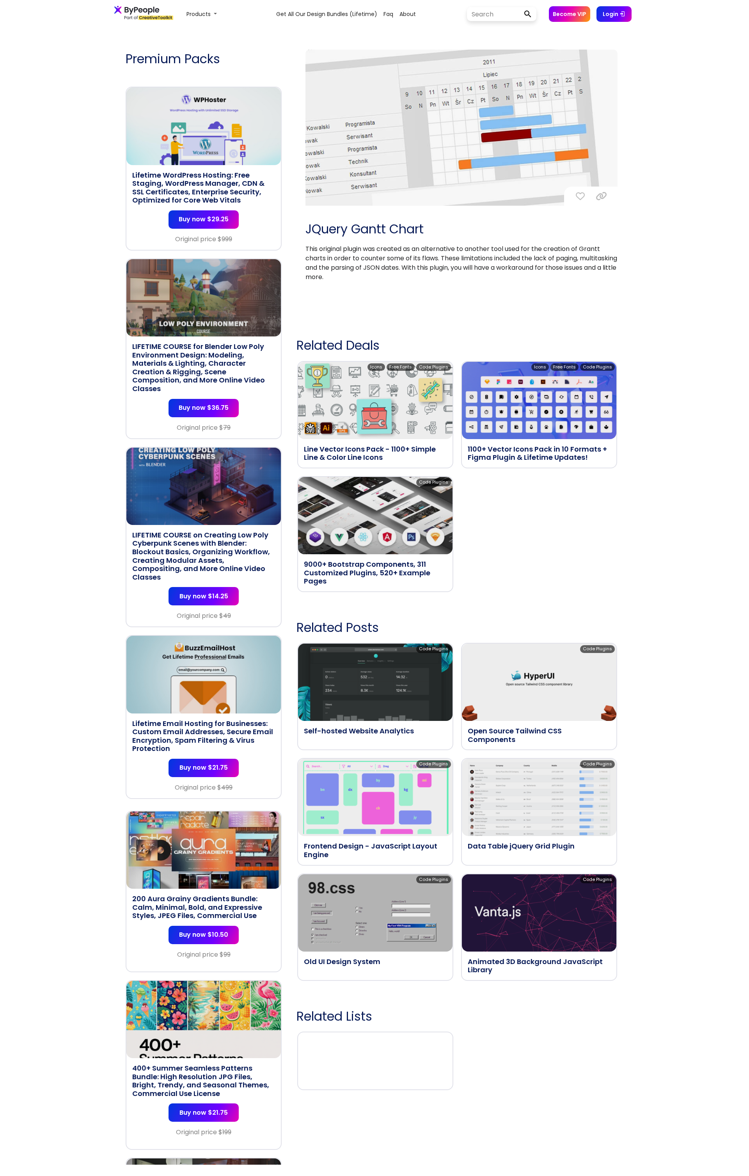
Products (199, 14)
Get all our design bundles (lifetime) (326, 14)
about (407, 14)
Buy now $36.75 (204, 407)
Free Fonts (400, 367)
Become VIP (569, 14)
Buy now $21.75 (203, 767)
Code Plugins (433, 367)
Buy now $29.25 (204, 219)
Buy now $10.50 (203, 934)
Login (611, 14)
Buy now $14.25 (203, 596)
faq (388, 14)
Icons (376, 367)
